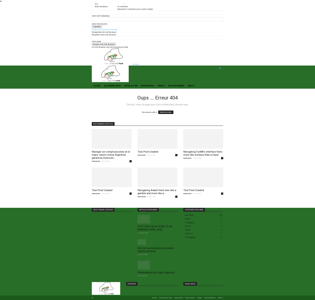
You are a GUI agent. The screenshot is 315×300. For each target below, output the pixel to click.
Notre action (131, 85)
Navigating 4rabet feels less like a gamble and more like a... (157, 192)
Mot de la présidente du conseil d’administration (155, 250)
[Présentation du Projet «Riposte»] (157, 265)
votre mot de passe (99, 24)
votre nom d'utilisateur (101, 16)
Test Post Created (148, 151)
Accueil (97, 85)
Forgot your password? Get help (104, 29)
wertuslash (96, 161)
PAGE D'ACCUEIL (166, 112)
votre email (96, 41)
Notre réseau (147, 85)
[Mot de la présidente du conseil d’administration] (157, 242)
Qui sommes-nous (112, 85)
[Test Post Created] (157, 139)
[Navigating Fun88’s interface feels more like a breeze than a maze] (203, 139)
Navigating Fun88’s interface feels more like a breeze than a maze (202, 153)
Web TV (191, 85)
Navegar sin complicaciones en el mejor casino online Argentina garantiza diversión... (111, 154)
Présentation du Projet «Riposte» (156, 272)
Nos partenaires (176, 85)
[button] (220, 69)
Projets (161, 85)
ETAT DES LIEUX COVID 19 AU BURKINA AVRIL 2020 (155, 228)
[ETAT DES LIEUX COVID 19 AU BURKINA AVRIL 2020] (157, 219)
